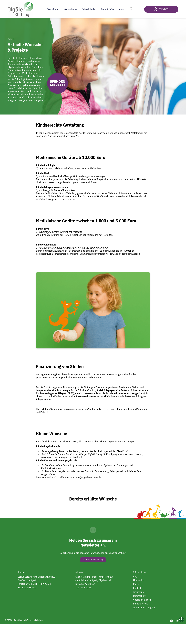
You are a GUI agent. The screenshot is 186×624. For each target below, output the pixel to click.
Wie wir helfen (71, 9)
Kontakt (122, 9)
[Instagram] (178, 621)
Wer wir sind (53, 9)
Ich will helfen (89, 9)
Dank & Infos (107, 9)
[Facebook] (171, 621)
